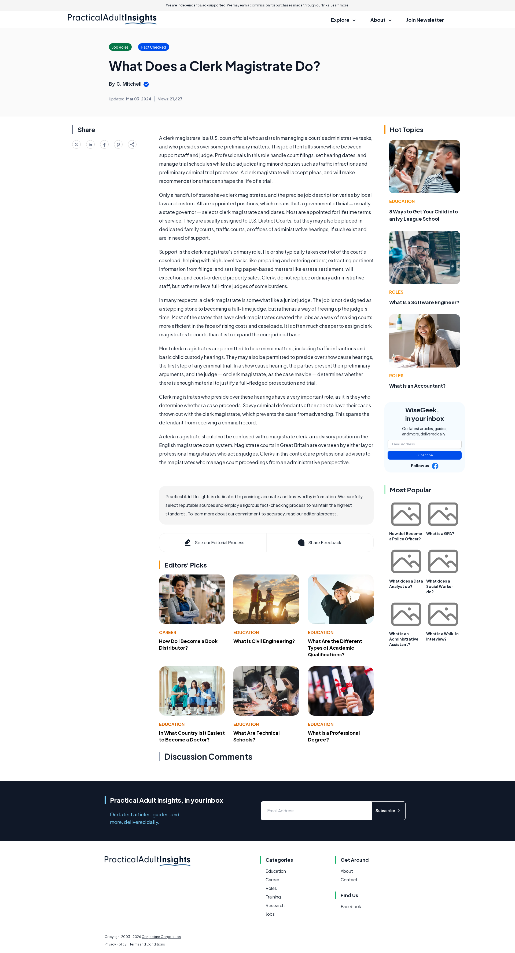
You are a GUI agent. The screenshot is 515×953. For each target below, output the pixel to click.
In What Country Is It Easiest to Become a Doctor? (192, 736)
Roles (396, 292)
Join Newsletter (425, 20)
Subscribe (425, 455)
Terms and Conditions (147, 944)
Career (167, 632)
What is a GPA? (440, 533)
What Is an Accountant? (417, 386)
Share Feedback (324, 542)
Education (246, 632)
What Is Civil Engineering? (264, 641)
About (347, 871)
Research (275, 905)
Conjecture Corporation (161, 937)
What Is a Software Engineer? (424, 302)
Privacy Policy (115, 944)
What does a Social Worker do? (439, 586)
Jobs (270, 914)
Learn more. (340, 5)
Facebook (351, 906)
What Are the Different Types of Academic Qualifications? (335, 647)
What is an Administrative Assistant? (403, 639)
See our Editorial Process (219, 542)
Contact (349, 879)
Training (273, 897)
